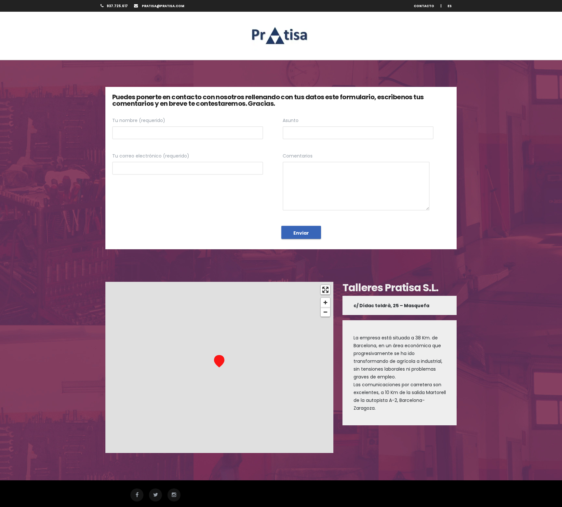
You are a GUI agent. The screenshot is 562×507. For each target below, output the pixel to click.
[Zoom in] (325, 302)
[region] (219, 367)
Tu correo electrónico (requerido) (150, 156)
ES (450, 6)
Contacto (424, 6)
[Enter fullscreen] (325, 290)
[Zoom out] (325, 312)
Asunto (291, 120)
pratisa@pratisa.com (162, 6)
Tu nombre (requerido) (138, 120)
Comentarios (298, 156)
